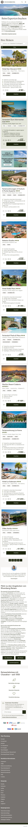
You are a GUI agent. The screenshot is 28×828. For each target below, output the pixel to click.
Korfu (2, 792)
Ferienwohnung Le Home (12, 430)
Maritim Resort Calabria (11, 384)
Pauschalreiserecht (5, 768)
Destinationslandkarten (6, 815)
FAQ (2, 774)
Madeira (3, 799)
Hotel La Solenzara (9, 481)
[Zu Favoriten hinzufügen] (4, 94)
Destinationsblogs (5, 813)
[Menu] (25, 2)
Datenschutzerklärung (6, 766)
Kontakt (3, 739)
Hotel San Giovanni (9, 69)
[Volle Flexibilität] (14, 159)
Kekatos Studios (8, 240)
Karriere (3, 743)
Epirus (2, 790)
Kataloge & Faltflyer (5, 819)
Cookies (3, 776)
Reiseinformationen (5, 772)
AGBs (2, 763)
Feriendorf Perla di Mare (11, 335)
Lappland (3, 803)
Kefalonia (3, 786)
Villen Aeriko (7, 528)
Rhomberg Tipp (15, 73)
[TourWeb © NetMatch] (25, 826)
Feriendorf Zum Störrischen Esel (13, 120)
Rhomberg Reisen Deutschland (8, 752)
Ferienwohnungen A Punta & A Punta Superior (13, 190)
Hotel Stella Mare (8, 288)
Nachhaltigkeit (6, 75)
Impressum (3, 761)
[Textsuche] (22, 2)
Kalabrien (3, 797)
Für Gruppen (4, 747)
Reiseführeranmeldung (6, 817)
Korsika (2, 784)
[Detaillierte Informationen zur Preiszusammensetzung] (7, 90)
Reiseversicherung (5, 770)
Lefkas (2, 788)
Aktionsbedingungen (10, 31)
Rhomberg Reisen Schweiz (7, 754)
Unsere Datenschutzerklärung (9, 717)
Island (2, 801)
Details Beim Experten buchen (9, 33)
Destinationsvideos (5, 810)
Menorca (3, 795)
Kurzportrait (4, 741)
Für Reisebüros (4, 745)
